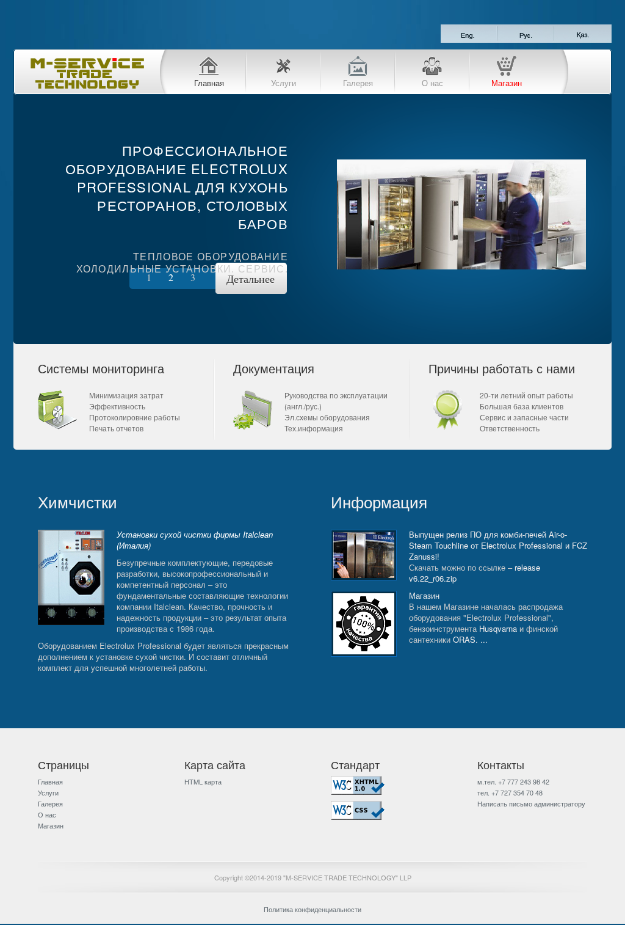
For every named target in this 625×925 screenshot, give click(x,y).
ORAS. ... (470, 639)
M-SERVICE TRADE (86, 73)
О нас (432, 82)
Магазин (506, 82)
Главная (209, 82)
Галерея (358, 82)
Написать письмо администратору (531, 803)
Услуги (283, 82)
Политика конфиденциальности (312, 909)
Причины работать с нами (501, 368)
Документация (273, 368)
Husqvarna (498, 628)
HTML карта (203, 781)
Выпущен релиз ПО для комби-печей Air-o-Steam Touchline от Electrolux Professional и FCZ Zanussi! (498, 545)
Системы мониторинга (101, 368)
